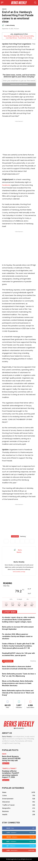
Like (7, 700)
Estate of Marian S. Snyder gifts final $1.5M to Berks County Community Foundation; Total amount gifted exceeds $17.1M (18, 646)
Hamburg (23, 536)
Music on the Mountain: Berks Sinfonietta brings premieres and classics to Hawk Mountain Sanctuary (17, 683)
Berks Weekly (11, 25)
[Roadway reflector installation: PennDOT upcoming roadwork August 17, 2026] (29, 773)
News (4, 9)
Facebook (6, 185)
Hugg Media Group (15, 859)
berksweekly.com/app (19, 571)
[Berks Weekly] (3, 25)
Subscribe (30, 700)
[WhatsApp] (22, 541)
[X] (17, 541)
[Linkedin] (27, 541)
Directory (33, 661)
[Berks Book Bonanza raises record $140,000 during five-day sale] (29, 758)
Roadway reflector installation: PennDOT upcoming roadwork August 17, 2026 (10, 774)
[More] (32, 541)
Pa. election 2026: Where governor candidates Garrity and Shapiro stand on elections (17, 636)
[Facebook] (12, 541)
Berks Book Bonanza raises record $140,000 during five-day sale (11, 758)
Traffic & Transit (9, 768)
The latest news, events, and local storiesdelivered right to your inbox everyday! (19, 76)
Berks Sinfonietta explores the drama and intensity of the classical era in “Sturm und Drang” (18, 693)
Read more (5, 763)
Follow (19, 700)
